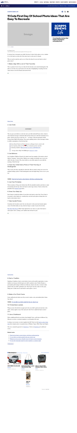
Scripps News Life (13, 11)
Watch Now (72, 2)
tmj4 (2, 5)
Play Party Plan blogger (13, 208)
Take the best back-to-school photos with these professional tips (27, 179)
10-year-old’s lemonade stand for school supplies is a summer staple (25, 340)
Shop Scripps (64, 2)
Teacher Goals (18, 188)
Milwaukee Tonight (63, 5)
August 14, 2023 (33, 150)
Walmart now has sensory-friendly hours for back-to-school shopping (26, 339)
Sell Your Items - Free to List (22, 352)
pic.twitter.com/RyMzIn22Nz (33, 147)
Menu (35, 2)
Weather (52, 2)
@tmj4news (9, 5)
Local (41, 2)
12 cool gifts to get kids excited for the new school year (25, 302)
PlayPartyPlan (10, 274)
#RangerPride (24, 147)
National (46, 2)
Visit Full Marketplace (45, 352)
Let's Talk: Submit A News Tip (53, 5)
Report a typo (10, 343)
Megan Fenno (10, 121)
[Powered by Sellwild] (47, 389)
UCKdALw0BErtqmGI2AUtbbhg (7, 5)
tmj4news (3, 5)
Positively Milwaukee (71, 5)
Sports (58, 2)
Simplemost (26, 327)
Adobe (12, 46)
